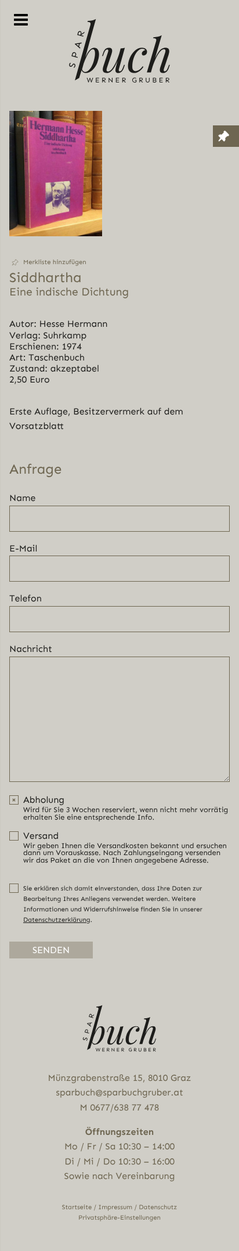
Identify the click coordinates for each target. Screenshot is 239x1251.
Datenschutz (158, 1207)
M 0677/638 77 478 (120, 1107)
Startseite (77, 1207)
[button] (55, 262)
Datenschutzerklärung (56, 920)
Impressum (115, 1207)
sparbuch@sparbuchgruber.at (119, 1092)
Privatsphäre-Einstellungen (119, 1217)
